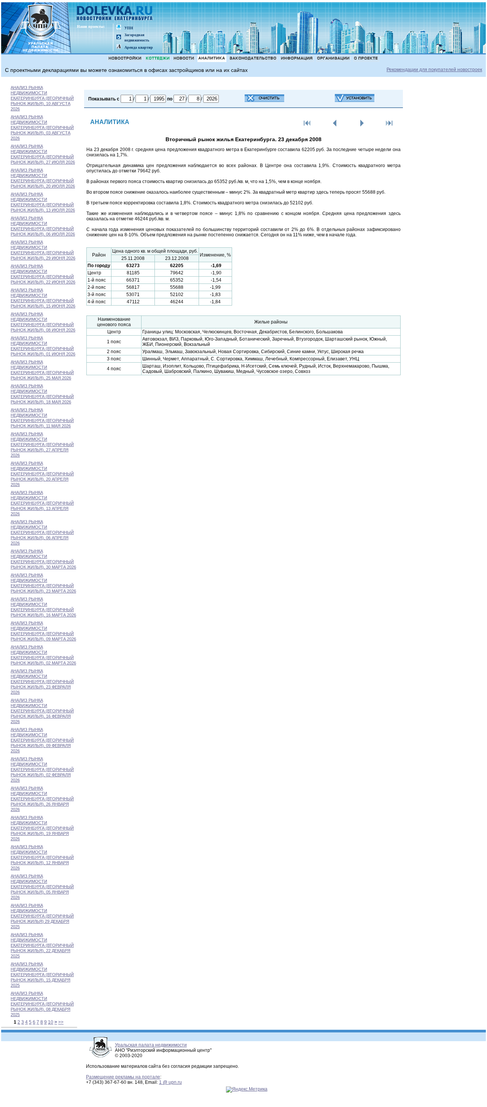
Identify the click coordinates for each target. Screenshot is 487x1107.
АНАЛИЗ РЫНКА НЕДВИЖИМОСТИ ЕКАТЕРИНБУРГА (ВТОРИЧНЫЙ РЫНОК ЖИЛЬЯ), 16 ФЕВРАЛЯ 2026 (42, 711)
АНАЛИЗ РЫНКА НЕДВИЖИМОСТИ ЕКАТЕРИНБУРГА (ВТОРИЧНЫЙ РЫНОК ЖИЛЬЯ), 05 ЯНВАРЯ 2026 (42, 887)
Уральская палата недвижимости (151, 1045)
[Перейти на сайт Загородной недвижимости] (118, 37)
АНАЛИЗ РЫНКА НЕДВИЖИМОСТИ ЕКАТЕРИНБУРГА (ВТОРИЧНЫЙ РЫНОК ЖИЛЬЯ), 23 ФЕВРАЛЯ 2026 (42, 681)
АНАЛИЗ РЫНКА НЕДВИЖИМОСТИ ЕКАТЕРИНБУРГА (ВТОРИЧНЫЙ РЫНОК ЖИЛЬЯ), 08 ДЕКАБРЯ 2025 (42, 1004)
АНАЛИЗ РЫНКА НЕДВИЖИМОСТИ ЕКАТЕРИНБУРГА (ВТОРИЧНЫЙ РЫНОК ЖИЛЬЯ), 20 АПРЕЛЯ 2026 (42, 474)
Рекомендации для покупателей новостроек (434, 69)
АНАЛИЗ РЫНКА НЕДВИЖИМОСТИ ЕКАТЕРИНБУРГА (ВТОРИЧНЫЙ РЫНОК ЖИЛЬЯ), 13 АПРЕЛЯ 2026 (42, 503)
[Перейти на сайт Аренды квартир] (118, 47)
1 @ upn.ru (170, 1082)
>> (61, 1022)
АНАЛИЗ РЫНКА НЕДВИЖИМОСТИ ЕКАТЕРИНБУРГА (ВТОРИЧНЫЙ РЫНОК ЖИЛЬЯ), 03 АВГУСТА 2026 (42, 127)
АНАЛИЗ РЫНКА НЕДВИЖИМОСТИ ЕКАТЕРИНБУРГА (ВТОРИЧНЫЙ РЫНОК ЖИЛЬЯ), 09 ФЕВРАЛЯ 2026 (42, 740)
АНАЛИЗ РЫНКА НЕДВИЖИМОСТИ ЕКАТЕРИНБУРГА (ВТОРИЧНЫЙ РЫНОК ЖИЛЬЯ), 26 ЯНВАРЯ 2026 (42, 799)
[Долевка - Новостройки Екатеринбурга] (115, 14)
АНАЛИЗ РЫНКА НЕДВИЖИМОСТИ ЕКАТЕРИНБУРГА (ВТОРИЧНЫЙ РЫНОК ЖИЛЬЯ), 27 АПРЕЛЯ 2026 (42, 444)
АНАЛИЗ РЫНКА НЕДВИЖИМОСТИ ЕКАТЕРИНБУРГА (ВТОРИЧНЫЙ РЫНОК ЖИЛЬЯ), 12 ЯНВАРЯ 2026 (42, 857)
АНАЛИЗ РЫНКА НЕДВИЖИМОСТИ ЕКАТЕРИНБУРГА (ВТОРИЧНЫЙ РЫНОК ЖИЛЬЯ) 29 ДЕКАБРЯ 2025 (42, 916)
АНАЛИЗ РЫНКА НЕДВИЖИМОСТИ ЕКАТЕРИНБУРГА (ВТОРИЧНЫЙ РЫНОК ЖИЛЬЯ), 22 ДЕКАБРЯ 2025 (42, 945)
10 (50, 1022)
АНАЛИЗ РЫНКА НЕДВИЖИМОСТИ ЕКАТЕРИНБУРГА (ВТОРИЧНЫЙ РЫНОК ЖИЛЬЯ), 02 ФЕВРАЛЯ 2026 (42, 769)
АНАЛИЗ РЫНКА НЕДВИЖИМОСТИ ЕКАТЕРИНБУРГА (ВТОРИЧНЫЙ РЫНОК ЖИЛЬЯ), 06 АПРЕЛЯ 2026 (42, 532)
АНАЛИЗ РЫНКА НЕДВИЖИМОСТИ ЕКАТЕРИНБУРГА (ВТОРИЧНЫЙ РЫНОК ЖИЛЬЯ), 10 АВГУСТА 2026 (42, 98)
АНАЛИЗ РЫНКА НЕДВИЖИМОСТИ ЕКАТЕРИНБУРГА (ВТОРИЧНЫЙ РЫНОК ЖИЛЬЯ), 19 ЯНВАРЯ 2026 (42, 828)
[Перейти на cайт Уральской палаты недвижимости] (118, 27)
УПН (128, 28)
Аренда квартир (138, 47)
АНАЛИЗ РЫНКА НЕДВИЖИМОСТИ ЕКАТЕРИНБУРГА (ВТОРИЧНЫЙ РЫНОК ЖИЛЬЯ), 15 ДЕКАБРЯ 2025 (42, 975)
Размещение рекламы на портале (123, 1077)
